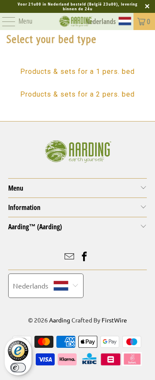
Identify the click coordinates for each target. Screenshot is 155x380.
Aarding (59, 320)
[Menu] (4, 21)
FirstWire (114, 320)
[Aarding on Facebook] (84, 257)
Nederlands (30, 285)
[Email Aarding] (69, 257)
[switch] (18, 367)
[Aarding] (75, 21)
